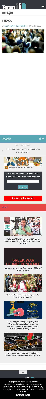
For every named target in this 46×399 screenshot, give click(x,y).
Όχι (27, 395)
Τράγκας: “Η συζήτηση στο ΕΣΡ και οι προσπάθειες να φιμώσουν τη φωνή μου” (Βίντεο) (23, 241)
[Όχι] (43, 389)
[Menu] (43, 6)
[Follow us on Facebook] (40, 139)
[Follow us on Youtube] (43, 139)
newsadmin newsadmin (15, 26)
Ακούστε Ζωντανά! (23, 198)
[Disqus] (23, 90)
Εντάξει (20, 395)
